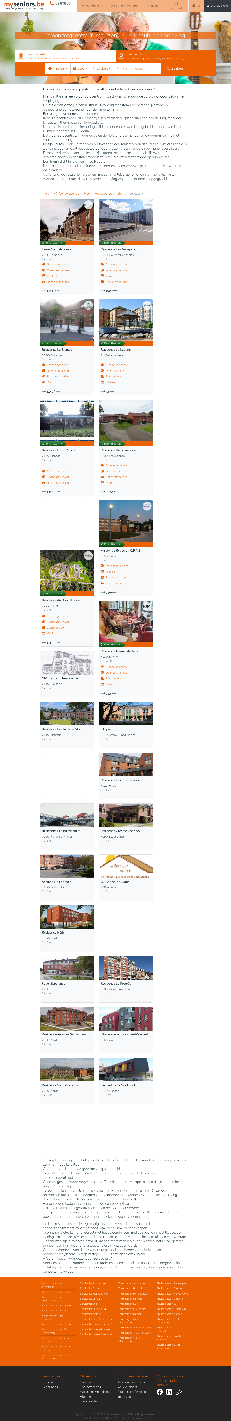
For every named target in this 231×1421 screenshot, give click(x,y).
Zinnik (121, 193)
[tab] (65, 56)
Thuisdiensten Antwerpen (172, 1283)
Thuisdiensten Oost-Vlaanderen (168, 1320)
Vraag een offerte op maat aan (132, 1394)
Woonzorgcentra (92, 6)
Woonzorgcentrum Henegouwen (52, 1298)
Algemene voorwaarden (89, 1398)
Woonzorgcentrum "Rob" (73, 193)
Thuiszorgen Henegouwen (133, 1293)
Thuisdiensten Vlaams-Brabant (170, 1329)
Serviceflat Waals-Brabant (95, 1329)
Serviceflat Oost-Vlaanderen (96, 1319)
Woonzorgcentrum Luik (54, 1310)
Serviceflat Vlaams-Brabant (96, 1324)
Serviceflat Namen (90, 1314)
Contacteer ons (90, 1387)
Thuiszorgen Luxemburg (132, 1309)
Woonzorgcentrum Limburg (57, 1305)
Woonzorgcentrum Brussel (56, 1292)
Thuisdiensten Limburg (170, 1298)
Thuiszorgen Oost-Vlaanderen (129, 1320)
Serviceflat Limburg (91, 1298)
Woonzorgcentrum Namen (56, 1324)
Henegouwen (104, 193)
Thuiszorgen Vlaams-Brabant (135, 1327)
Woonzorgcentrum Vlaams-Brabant (57, 1339)
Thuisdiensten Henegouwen (173, 1293)
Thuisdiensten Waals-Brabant (169, 1337)
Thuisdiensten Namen (169, 1314)
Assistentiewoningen (125, 6)
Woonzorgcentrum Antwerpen (52, 1285)
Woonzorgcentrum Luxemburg (52, 1317)
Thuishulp (154, 6)
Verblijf (48, 193)
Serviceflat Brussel (90, 1288)
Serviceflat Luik (88, 1304)
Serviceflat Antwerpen (93, 1283)
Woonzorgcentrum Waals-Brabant (56, 1348)
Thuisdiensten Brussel (169, 1288)
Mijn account (176, 5)
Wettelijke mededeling (95, 1392)
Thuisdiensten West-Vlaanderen (169, 1346)
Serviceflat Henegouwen (94, 1293)
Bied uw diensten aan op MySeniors (133, 1384)
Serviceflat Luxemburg (93, 1309)
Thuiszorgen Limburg (130, 1298)
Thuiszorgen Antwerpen (132, 1283)
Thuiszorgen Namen (130, 1314)
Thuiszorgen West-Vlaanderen (129, 1339)
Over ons (86, 1382)
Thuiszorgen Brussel (130, 1288)
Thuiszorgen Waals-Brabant (134, 1332)
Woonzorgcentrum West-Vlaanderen (56, 1356)
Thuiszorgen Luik (128, 1304)
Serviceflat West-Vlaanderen (96, 1334)
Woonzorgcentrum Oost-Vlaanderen (55, 1331)
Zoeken (177, 68)
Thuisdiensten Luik (167, 1304)
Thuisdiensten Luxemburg (172, 1309)
